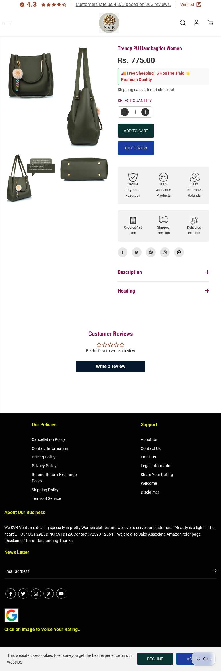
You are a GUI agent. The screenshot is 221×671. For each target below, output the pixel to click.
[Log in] (196, 22)
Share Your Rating (157, 474)
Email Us (148, 457)
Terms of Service (46, 498)
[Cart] (210, 22)
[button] (7, 22)
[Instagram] (165, 252)
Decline (155, 659)
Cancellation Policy (48, 439)
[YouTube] (61, 593)
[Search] (182, 22)
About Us (149, 439)
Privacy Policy (44, 465)
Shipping (125, 89)
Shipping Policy (45, 490)
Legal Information (157, 465)
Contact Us (151, 448)
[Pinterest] (151, 252)
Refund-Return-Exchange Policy (54, 477)
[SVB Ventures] (109, 23)
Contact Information (50, 448)
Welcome (149, 483)
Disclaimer (150, 492)
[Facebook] (122, 252)
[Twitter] (137, 252)
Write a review (110, 366)
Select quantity (135, 100)
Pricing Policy (44, 457)
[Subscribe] (214, 571)
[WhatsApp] (179, 252)
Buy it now (136, 148)
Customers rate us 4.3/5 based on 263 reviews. (123, 4)
